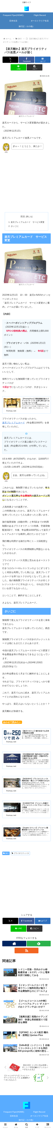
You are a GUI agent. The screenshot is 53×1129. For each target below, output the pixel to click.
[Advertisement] (26, 183)
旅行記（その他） (26, 1120)
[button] (34, 67)
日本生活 (14, 1116)
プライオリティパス (21, 853)
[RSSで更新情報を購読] (27, 950)
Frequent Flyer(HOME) (14, 1112)
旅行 (7, 853)
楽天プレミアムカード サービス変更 (27, 222)
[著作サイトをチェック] (14, 943)
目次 (22, 216)
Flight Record (39, 1112)
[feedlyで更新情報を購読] (39, 943)
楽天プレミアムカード (13, 422)
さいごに (15, 226)
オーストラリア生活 (39, 1116)
